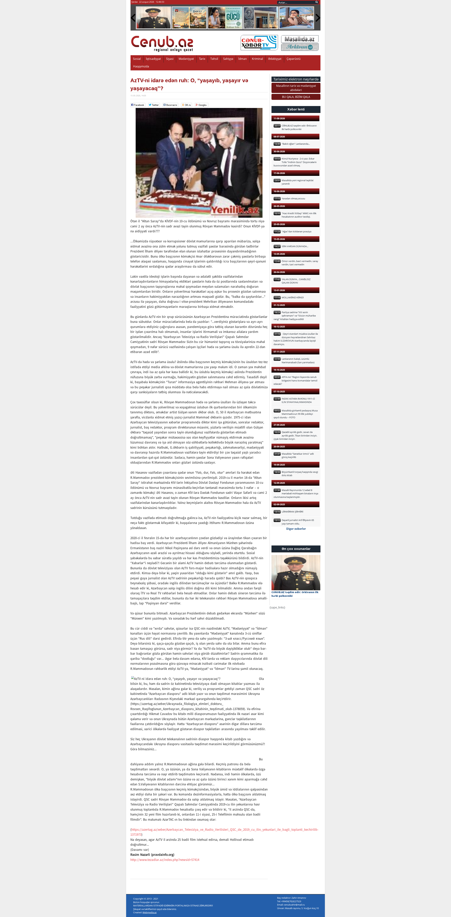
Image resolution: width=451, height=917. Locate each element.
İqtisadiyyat (153, 59)
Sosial (137, 59)
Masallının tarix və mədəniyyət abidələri (296, 88)
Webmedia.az (150, 912)
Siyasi (170, 59)
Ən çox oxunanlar (296, 549)
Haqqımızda (141, 66)
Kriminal (257, 59)
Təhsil (214, 59)
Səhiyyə (228, 59)
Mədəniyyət (186, 59)
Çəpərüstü (294, 59)
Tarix (202, 59)
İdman (242, 59)
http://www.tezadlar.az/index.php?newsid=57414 (164, 860)
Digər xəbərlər (296, 529)
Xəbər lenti (296, 109)
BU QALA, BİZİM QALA (296, 97)
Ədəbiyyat (275, 59)
